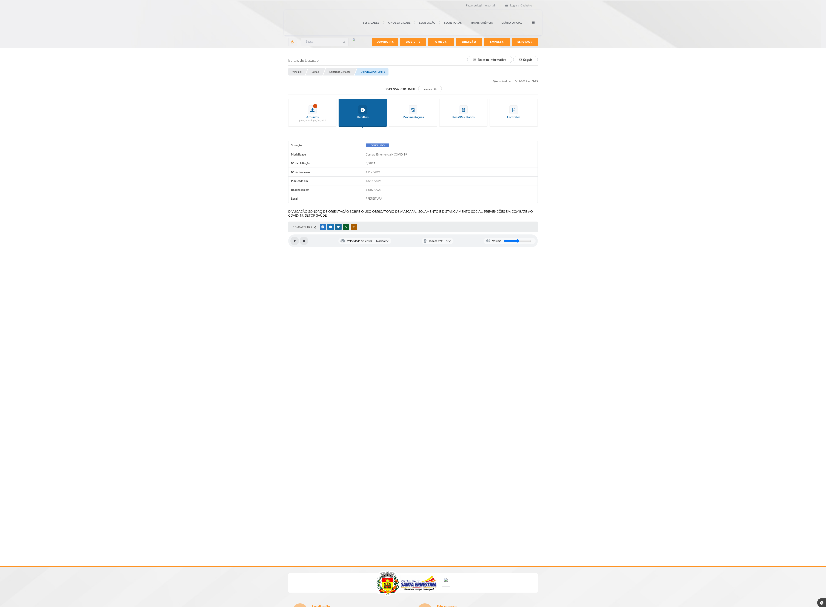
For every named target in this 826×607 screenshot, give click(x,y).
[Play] (294, 241)
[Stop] (304, 241)
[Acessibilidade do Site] (292, 42)
